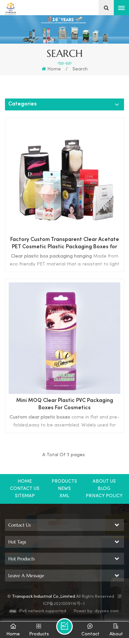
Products (64, 481)
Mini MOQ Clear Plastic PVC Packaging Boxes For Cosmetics (64, 404)
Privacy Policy (104, 496)
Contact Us (24, 489)
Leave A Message (64, 626)
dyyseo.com (107, 611)
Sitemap (25, 496)
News (64, 489)
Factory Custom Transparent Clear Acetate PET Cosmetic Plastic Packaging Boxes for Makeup (64, 244)
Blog (104, 489)
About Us (104, 481)
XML (64, 496)
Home (54, 69)
